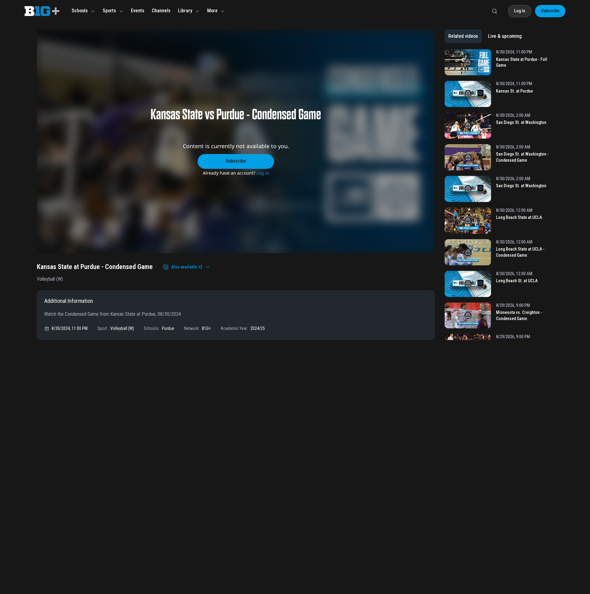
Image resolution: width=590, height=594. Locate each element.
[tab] (463, 36)
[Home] (42, 11)
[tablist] (485, 36)
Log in (263, 173)
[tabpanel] (499, 194)
